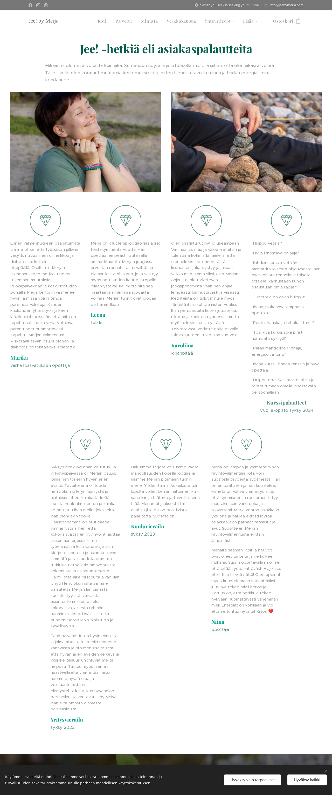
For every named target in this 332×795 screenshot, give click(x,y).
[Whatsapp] (46, 5)
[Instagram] (38, 5)
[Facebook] (30, 5)
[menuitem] (102, 21)
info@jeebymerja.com (286, 5)
